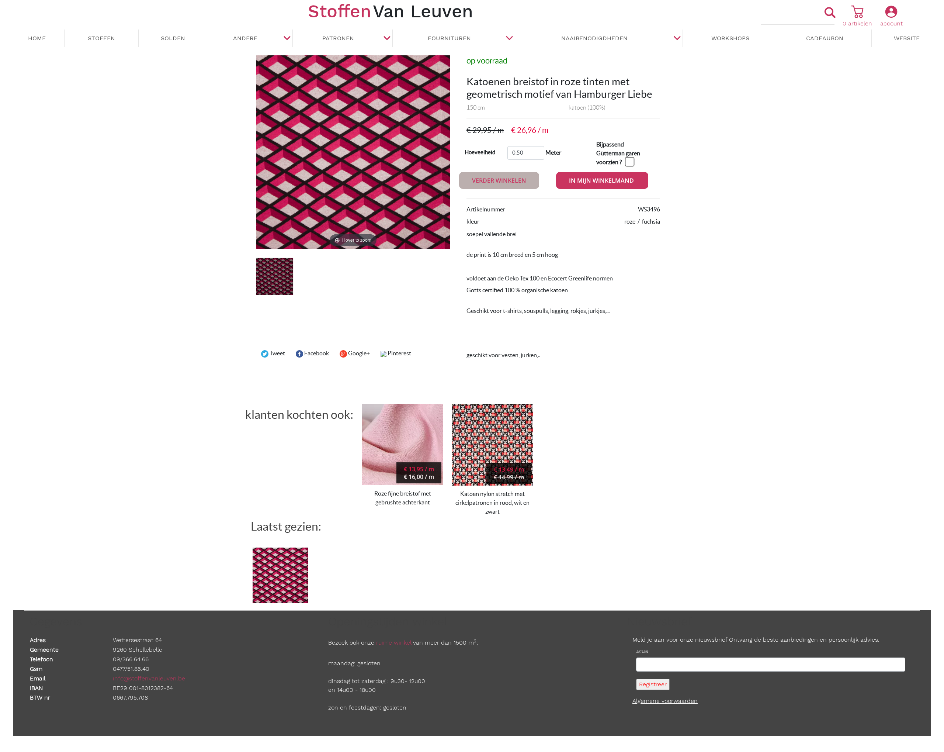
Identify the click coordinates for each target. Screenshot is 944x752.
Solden (173, 38)
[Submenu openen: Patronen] (386, 39)
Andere (245, 38)
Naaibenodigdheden (594, 38)
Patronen (338, 38)
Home (37, 38)
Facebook (316, 353)
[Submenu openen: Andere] (286, 39)
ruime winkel (393, 642)
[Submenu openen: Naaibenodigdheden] (677, 39)
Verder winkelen (499, 180)
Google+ (358, 353)
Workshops (730, 38)
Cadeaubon (824, 38)
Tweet (276, 353)
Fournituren (449, 38)
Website (907, 38)
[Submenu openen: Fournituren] (509, 39)
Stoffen (101, 38)
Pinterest (398, 353)
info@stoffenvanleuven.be (149, 678)
